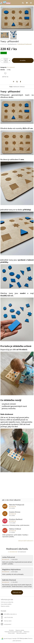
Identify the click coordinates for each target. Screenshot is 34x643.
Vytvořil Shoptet (8, 638)
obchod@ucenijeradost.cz (10, 614)
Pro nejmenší (11, 67)
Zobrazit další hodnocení (25, 540)
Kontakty (11, 630)
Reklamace (26, 631)
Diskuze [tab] (22, 86)
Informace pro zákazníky (7, 602)
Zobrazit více (17, 592)
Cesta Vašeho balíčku (6, 604)
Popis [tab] (11, 86)
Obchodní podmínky (21, 633)
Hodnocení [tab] (16, 86)
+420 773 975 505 (8, 617)
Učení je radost (8, 621)
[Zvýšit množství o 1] (9, 60)
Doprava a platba (5, 606)
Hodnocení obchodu (17, 548)
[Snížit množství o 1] (2, 60)
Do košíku (23, 60)
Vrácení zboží (11, 633)
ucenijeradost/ (7, 624)
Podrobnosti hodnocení (24, 44)
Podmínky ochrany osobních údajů (13, 631)
